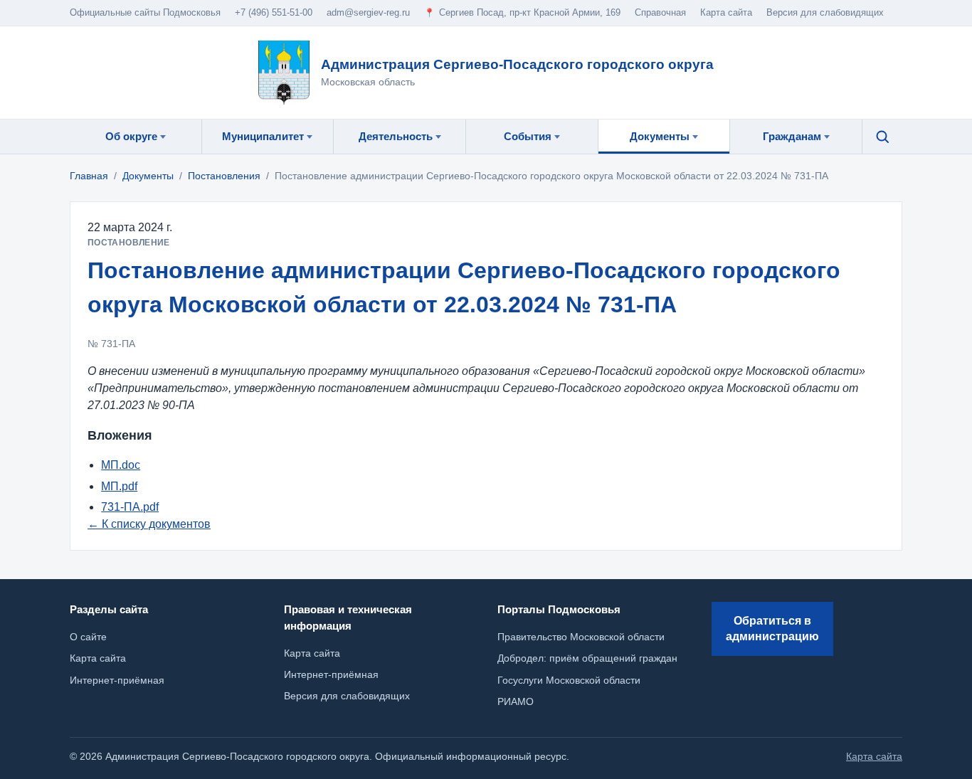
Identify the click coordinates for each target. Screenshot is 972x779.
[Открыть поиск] (882, 137)
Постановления (224, 175)
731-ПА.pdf (130, 507)
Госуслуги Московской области (568, 680)
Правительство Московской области (581, 636)
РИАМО (515, 701)
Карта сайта (312, 653)
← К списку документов (149, 524)
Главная (89, 175)
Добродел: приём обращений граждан (587, 658)
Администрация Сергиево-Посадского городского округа (517, 64)
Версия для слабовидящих (825, 12)
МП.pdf (119, 486)
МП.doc (120, 465)
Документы (148, 175)
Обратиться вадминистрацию (772, 628)
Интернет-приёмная (331, 674)
